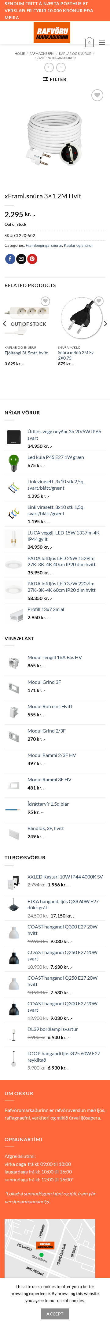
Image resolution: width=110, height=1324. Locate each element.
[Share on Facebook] (10, 259)
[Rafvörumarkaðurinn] (52, 32)
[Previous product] (61, 67)
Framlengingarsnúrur (55, 58)
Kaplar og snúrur (75, 53)
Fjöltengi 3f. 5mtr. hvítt (26, 352)
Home (20, 53)
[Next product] (49, 67)
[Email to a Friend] (21, 259)
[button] (89, 42)
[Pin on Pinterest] (32, 259)
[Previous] (5, 335)
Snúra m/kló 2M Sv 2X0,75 (76, 355)
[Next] (105, 335)
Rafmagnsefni (41, 53)
